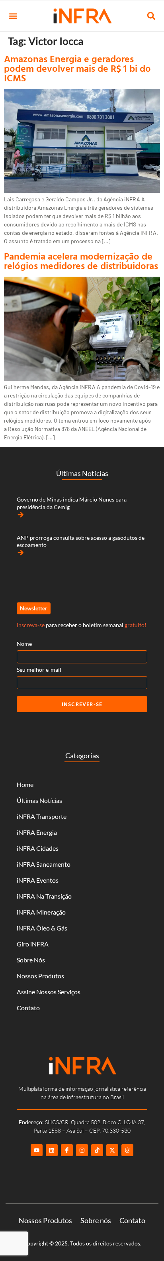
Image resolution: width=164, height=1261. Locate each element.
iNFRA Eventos (38, 880)
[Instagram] (82, 1150)
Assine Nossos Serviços (48, 991)
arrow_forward (21, 514)
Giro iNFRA (33, 944)
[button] (13, 16)
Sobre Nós (31, 960)
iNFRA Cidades (38, 848)
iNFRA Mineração (41, 912)
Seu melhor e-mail (39, 669)
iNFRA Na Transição (44, 896)
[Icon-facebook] (67, 1150)
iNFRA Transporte (41, 816)
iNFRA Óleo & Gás (42, 928)
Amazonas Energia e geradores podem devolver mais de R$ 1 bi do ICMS (77, 68)
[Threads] (127, 1150)
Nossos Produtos (40, 976)
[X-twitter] (112, 1150)
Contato (28, 1007)
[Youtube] (37, 1150)
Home (25, 784)
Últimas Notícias (39, 800)
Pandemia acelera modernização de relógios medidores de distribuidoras (81, 261)
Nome (24, 643)
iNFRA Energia (37, 832)
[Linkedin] (52, 1150)
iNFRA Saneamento (43, 864)
